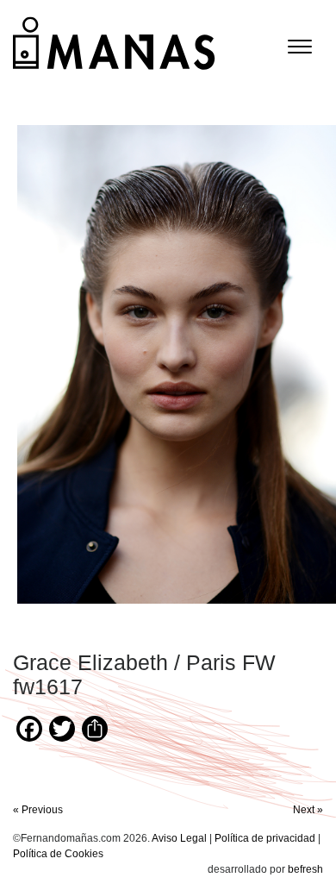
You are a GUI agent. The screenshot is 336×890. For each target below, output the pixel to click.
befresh (305, 869)
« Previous (38, 810)
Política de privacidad (265, 838)
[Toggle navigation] (300, 46)
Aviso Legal (179, 838)
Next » (308, 810)
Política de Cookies (58, 854)
